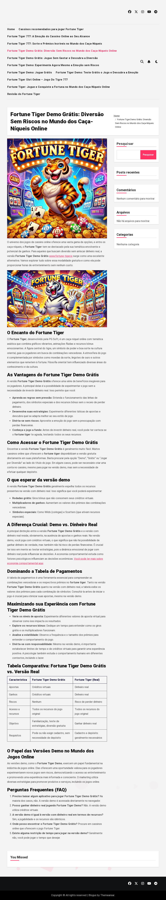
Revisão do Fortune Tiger (23, 94)
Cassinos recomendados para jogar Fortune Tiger (51, 29)
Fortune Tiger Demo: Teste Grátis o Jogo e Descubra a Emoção (97, 72)
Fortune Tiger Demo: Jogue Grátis (29, 72)
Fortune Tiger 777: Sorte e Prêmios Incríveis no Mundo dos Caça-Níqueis (54, 43)
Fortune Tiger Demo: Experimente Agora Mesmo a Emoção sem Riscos (53, 65)
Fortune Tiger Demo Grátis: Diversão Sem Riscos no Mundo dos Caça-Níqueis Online (62, 50)
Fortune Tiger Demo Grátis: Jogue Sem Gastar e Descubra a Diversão (52, 58)
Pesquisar (125, 143)
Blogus (92, 895)
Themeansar (107, 895)
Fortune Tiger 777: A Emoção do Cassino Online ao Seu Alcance (48, 36)
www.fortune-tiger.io (60, 256)
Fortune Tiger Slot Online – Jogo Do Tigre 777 (37, 79)
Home (11, 29)
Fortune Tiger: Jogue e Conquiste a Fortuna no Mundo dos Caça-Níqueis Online (58, 86)
